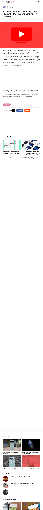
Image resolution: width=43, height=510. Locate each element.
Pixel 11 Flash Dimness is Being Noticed (10, 468)
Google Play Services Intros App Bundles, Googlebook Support (30, 453)
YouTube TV (7, 104)
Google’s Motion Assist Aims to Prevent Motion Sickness (22, 483)
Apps (5, 504)
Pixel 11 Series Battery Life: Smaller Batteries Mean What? (11, 453)
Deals (25, 504)
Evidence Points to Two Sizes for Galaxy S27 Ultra (30, 469)
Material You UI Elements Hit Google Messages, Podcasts (11, 152)
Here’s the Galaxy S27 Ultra (15, 490)
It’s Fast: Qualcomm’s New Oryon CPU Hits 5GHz (20, 476)
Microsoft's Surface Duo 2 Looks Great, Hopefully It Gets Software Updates (32, 153)
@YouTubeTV (7, 99)
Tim (7, 6)
